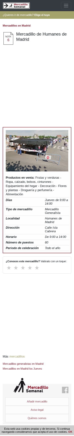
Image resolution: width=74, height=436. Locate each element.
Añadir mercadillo (37, 401)
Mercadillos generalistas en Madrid (23, 363)
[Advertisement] (37, 84)
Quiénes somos (37, 418)
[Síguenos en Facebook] (65, 390)
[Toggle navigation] (66, 5)
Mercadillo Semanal (30, 385)
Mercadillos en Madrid (17, 25)
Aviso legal (37, 409)
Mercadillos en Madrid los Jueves (22, 368)
